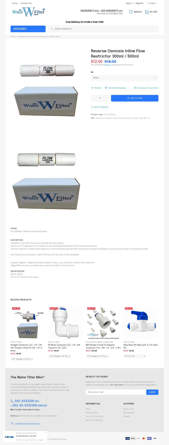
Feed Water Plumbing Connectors (99, 342)
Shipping (107, 65)
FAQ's (88, 409)
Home (13, 37)
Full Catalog (128, 413)
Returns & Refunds (94, 420)
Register (139, 3)
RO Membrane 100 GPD (26, 436)
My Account (128, 409)
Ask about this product (148, 88)
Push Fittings (110, 115)
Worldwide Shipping (117, 88)
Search (126, 416)
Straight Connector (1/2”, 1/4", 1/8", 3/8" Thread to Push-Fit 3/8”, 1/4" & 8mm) (27, 348)
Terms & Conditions (94, 416)
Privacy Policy (92, 413)
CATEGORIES (20, 29)
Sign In (129, 3)
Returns (98, 88)
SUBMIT (152, 392)
